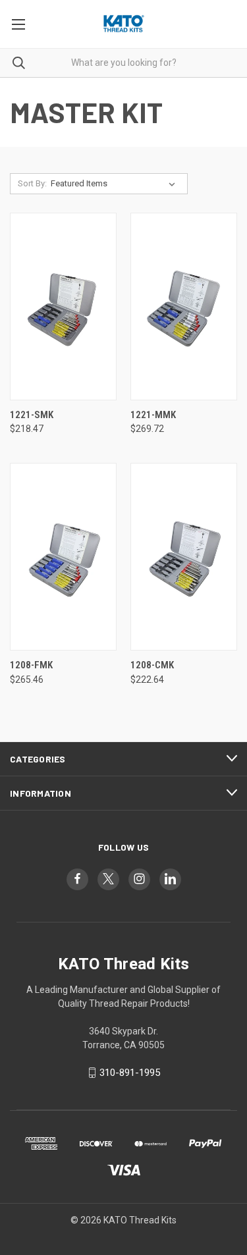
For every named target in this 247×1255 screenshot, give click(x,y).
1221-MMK (153, 415)
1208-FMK (31, 665)
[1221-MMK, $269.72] (183, 306)
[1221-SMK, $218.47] (63, 306)
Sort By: (32, 183)
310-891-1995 (129, 1073)
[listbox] (115, 184)
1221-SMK (31, 415)
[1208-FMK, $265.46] (63, 557)
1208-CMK (152, 665)
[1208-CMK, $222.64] (183, 557)
